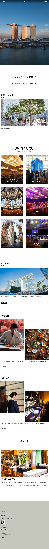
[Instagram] (1, 529)
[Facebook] (3, 529)
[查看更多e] (12, 169)
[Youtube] (6, 529)
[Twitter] (7, 529)
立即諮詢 (45, 1)
